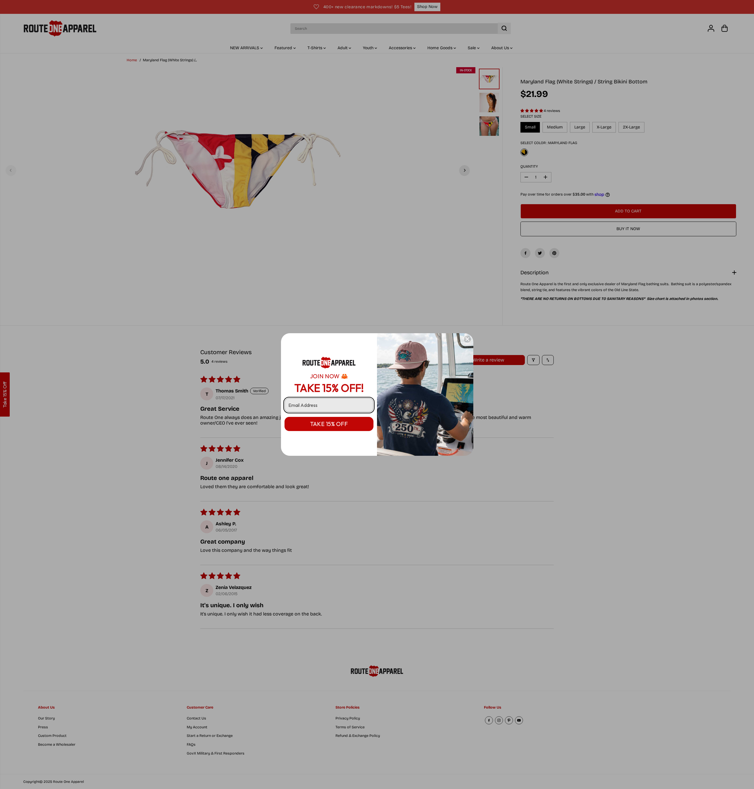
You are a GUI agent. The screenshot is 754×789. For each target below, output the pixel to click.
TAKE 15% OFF (329, 423)
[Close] (467, 339)
